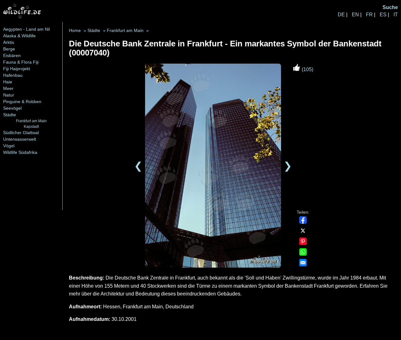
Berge (9, 48)
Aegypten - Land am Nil (26, 29)
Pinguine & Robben (22, 101)
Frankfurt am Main (31, 121)
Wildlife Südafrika (20, 152)
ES (383, 14)
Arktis (8, 42)
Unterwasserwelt (19, 139)
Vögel (8, 145)
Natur (8, 94)
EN (355, 14)
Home (75, 30)
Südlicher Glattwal (21, 132)
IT (395, 14)
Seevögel (12, 108)
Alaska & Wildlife (19, 35)
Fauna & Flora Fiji (21, 62)
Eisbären (12, 55)
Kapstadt (31, 126)
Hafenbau (13, 75)
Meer (8, 88)
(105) (306, 69)
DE (341, 14)
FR (369, 14)
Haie (7, 81)
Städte (9, 114)
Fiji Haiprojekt (16, 68)
